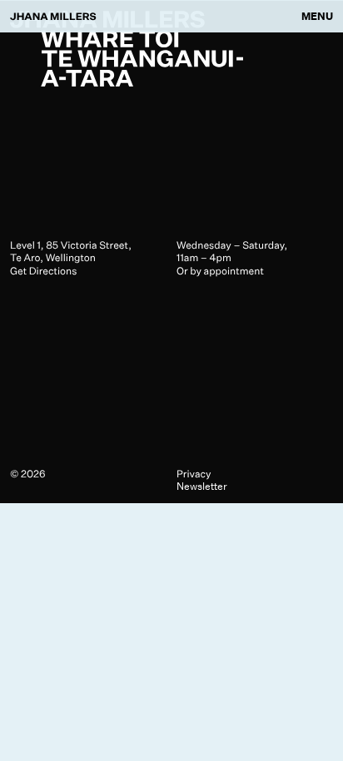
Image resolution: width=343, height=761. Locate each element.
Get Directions (43, 270)
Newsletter (201, 486)
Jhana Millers (53, 16)
